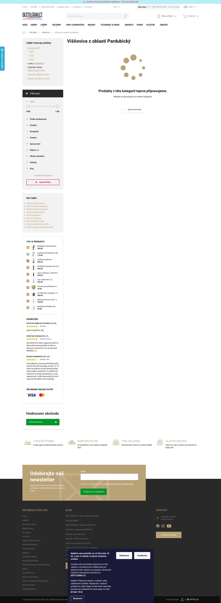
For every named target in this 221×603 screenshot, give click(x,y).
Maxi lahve (44, 74)
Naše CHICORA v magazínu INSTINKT (81, 525)
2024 (31, 55)
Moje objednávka (29, 589)
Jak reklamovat (28, 573)
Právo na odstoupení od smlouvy (35, 581)
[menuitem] (26, 25)
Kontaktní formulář (168, 535)
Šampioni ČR (34, 48)
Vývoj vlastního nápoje (35, 221)
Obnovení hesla (28, 585)
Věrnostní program (29, 544)
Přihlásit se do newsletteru (93, 492)
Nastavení (77, 598)
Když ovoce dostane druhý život (78, 543)
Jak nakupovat (28, 549)
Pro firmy (88, 7)
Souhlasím (142, 555)
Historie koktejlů (72, 520)
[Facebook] (158, 525)
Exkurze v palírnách (34, 218)
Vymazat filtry (45, 182)
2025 (31, 51)
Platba (25, 569)
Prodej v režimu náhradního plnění (39, 227)
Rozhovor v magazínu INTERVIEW (79, 530)
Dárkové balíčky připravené (36, 206)
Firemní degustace (33, 215)
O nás (24, 7)
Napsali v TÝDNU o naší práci (77, 539)
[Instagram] (163, 525)
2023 (31, 59)
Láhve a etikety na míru (31, 541)
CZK (191, 7)
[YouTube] (169, 525)
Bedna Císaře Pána (36, 70)
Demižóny (32, 74)
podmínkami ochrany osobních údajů (119, 484)
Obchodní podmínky (30, 561)
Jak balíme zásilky (29, 557)
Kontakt (34, 7)
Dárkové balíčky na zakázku (37, 209)
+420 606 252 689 (168, 518)
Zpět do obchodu (134, 109)
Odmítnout (124, 555)
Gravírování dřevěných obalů (37, 224)
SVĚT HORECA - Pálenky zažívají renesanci (82, 516)
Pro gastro (77, 7)
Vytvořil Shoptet (172, 600)
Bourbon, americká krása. (76, 534)
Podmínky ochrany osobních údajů (36, 565)
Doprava (25, 553)
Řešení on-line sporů (30, 577)
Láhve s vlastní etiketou (35, 212)
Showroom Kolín (47, 7)
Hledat (125, 16)
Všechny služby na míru (35, 203)
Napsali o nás (63, 7)
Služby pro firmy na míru (39, 78)
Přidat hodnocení (35, 422)
